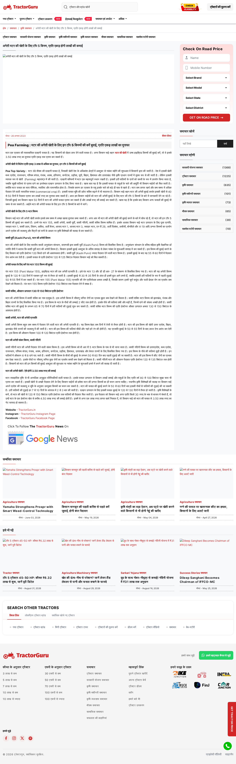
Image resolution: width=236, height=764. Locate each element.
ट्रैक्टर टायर (82, 627)
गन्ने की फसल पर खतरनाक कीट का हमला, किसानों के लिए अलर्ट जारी (203, 509)
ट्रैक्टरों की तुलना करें (220, 7)
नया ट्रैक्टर (18, 627)
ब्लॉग (131, 692)
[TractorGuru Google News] (42, 434)
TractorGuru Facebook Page (37, 418)
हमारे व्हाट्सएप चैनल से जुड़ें (218, 655)
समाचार (13, 28)
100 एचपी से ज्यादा (55, 698)
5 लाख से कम (10, 679)
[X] (22, 738)
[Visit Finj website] (202, 685)
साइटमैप (229, 754)
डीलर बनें (132, 627)
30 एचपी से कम (53, 673)
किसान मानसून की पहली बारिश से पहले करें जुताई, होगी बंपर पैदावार (86, 509)
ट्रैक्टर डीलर (135, 686)
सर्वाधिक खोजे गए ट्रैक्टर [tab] (63, 615)
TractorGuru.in (27, 409)
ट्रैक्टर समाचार (10, 36)
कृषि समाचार (26, 28)
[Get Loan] (190, 7)
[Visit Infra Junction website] (224, 674)
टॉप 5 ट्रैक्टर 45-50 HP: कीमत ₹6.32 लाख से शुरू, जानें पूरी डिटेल (27, 580)
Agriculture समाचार (14, 501)
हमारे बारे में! (134, 698)
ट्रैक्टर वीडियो (152, 627)
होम (4, 28)
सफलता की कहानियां (97, 717)
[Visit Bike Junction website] (179, 674)
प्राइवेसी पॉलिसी (213, 754)
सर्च (225, 143)
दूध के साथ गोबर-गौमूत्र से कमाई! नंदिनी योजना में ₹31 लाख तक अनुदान (147, 580)
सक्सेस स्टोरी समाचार (145, 36)
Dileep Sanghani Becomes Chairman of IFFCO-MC (199, 580)
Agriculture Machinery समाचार (80, 572)
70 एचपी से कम (53, 686)
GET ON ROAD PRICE (204, 117)
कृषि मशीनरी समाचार (68, 36)
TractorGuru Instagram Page (38, 413)
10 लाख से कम (10, 692)
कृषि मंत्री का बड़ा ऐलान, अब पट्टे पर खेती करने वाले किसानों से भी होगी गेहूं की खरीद (147, 509)
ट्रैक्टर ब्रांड (39, 627)
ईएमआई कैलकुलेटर (74, 18)
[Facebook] (6, 738)
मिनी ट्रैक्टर (60, 627)
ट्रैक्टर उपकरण (45, 18)
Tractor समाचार (11, 572)
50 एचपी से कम (53, 679)
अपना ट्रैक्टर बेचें (137, 679)
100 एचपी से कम (53, 692)
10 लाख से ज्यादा (11, 698)
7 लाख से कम (9, 686)
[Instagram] (14, 738)
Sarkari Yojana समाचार (133, 572)
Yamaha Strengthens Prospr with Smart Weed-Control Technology (28, 509)
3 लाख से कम (10, 673)
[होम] (21, 6)
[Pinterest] (30, 738)
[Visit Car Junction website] (224, 685)
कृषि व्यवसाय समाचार (97, 698)
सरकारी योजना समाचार (30, 36)
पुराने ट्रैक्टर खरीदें (138, 673)
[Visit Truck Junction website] (179, 685)
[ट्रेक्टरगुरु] (26, 655)
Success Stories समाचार (193, 572)
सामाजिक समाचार (125, 36)
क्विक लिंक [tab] (14, 615)
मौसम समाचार (107, 36)
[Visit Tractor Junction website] (202, 674)
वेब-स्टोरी (190, 627)
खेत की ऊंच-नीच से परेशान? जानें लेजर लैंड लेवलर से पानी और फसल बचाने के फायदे (86, 580)
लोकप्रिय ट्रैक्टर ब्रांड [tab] (35, 615)
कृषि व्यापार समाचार (89, 36)
